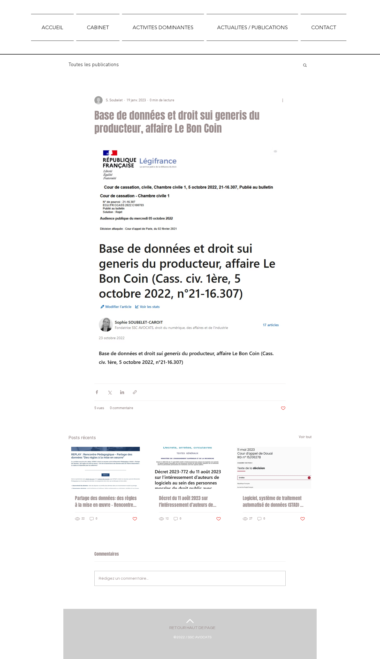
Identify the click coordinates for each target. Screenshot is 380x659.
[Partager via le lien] (134, 392)
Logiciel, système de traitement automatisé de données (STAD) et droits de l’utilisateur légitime (273, 501)
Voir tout (305, 437)
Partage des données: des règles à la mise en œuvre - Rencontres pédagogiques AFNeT (106, 501)
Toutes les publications (94, 65)
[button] (304, 65)
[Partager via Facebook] (96, 392)
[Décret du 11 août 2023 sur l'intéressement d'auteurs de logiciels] (190, 468)
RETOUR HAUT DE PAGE (192, 628)
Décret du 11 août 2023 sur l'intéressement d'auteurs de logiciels (186, 501)
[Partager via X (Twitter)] (109, 392)
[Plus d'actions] (282, 100)
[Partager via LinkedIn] (122, 392)
